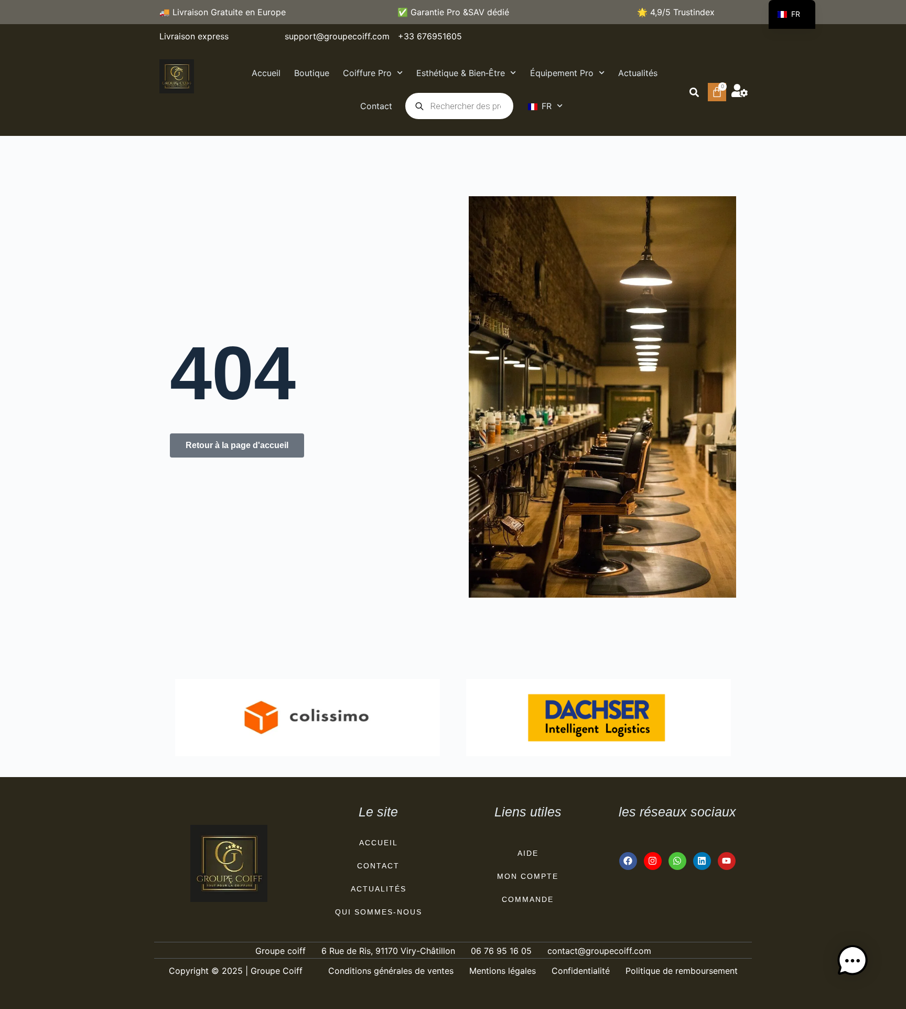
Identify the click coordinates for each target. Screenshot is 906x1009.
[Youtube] (727, 861)
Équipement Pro (562, 73)
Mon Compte (527, 876)
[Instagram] (653, 861)
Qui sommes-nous (378, 912)
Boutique (311, 73)
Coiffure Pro (367, 73)
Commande (528, 899)
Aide (527, 853)
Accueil (266, 73)
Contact (376, 106)
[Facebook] (628, 861)
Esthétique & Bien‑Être (460, 73)
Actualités (637, 73)
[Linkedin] (702, 861)
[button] (694, 92)
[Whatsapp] (677, 861)
